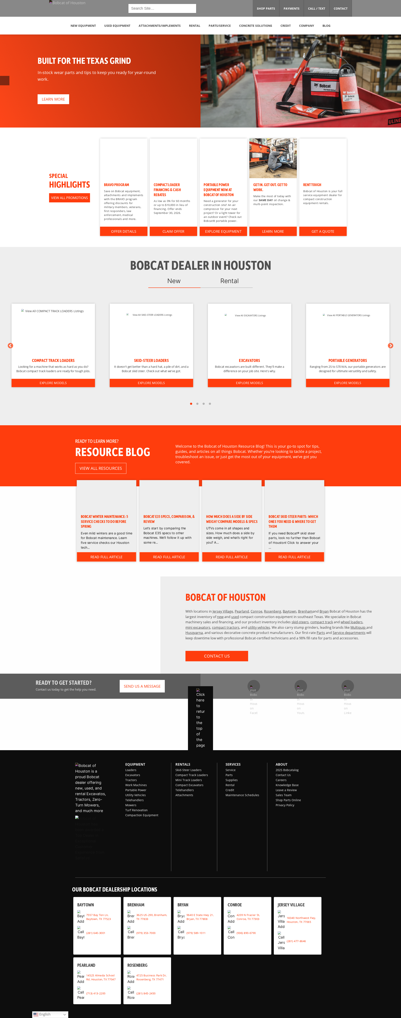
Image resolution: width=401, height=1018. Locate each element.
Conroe (256, 611)
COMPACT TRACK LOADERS (53, 360)
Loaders (130, 770)
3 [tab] (204, 404)
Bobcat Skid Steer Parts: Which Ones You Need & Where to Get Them (293, 521)
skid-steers (300, 622)
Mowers (130, 805)
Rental (230, 785)
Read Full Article (106, 556)
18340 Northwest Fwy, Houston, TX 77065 (301, 919)
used (235, 616)
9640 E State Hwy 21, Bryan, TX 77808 (200, 917)
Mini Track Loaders (188, 780)
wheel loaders (352, 622)
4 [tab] (210, 404)
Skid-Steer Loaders (188, 770)
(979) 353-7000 (146, 933)
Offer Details (123, 231)
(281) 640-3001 (95, 933)
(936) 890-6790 (246, 933)
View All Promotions (69, 197)
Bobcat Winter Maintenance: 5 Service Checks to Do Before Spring (104, 521)
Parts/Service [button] (220, 26)
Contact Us (283, 775)
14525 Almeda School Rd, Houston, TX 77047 (101, 977)
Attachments (184, 795)
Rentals (182, 764)
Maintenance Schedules (242, 795)
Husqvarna (194, 632)
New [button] (174, 281)
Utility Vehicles (135, 795)
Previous (10, 346)
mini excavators (197, 627)
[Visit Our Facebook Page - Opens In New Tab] (253, 686)
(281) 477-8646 (296, 941)
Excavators (132, 775)
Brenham (305, 611)
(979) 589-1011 (196, 933)
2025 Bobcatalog (287, 770)
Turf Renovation (136, 810)
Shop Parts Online (288, 800)
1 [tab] (191, 404)
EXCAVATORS (249, 360)
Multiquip (358, 627)
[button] (87, 7)
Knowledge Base (287, 785)
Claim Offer (173, 231)
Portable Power (135, 790)
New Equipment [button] (83, 26)
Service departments (349, 632)
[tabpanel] (53, 345)
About (281, 764)
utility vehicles (259, 627)
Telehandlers (134, 800)
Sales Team (284, 795)
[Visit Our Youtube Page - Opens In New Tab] (300, 686)
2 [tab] (197, 404)
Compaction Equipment (141, 815)
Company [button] (306, 26)
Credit (230, 790)
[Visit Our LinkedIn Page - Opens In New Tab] (347, 686)
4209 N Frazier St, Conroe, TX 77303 (248, 917)
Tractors (131, 780)
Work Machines (136, 785)
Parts (321, 632)
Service (231, 770)
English (44, 1014)
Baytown (289, 611)
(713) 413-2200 (95, 993)
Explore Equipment (223, 231)
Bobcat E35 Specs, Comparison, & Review (169, 519)
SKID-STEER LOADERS (151, 360)
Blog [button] (326, 26)
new (220, 616)
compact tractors (225, 627)
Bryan (324, 611)
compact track (321, 622)
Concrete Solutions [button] (255, 26)
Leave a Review (286, 790)
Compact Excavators (189, 785)
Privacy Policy (285, 805)
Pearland (242, 611)
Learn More (273, 231)
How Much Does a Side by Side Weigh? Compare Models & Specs (232, 519)
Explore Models (53, 383)
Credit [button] (285, 26)
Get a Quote (322, 231)
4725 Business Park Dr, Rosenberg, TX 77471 (151, 977)
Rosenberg (272, 611)
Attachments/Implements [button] (160, 26)
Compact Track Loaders (191, 775)
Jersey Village (223, 611)
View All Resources (101, 468)
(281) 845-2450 (146, 993)
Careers (281, 780)
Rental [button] (194, 26)
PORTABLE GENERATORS (348, 360)
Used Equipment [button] (117, 26)
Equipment (135, 764)
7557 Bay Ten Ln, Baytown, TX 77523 (98, 917)
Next (390, 346)
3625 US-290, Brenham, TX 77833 (151, 917)
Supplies (232, 780)
